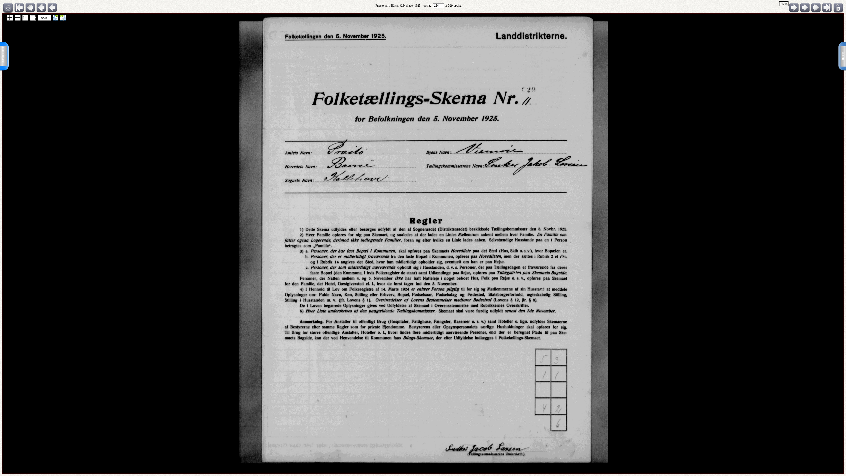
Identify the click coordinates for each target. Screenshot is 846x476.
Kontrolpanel (3, 55)
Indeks (842, 56)
